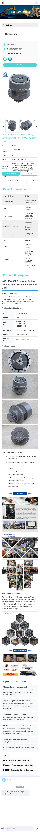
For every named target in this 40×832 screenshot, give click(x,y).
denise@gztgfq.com (14, 49)
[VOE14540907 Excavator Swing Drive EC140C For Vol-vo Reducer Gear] (20, 94)
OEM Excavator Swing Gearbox (16, 760)
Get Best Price (11, 173)
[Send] (37, 828)
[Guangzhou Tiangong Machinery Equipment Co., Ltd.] (20, 2)
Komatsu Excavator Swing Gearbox (18, 765)
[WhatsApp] (5, 59)
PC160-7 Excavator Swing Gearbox (18, 770)
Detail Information (14, 181)
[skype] (10, 59)
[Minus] (37, 779)
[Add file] (2, 828)
